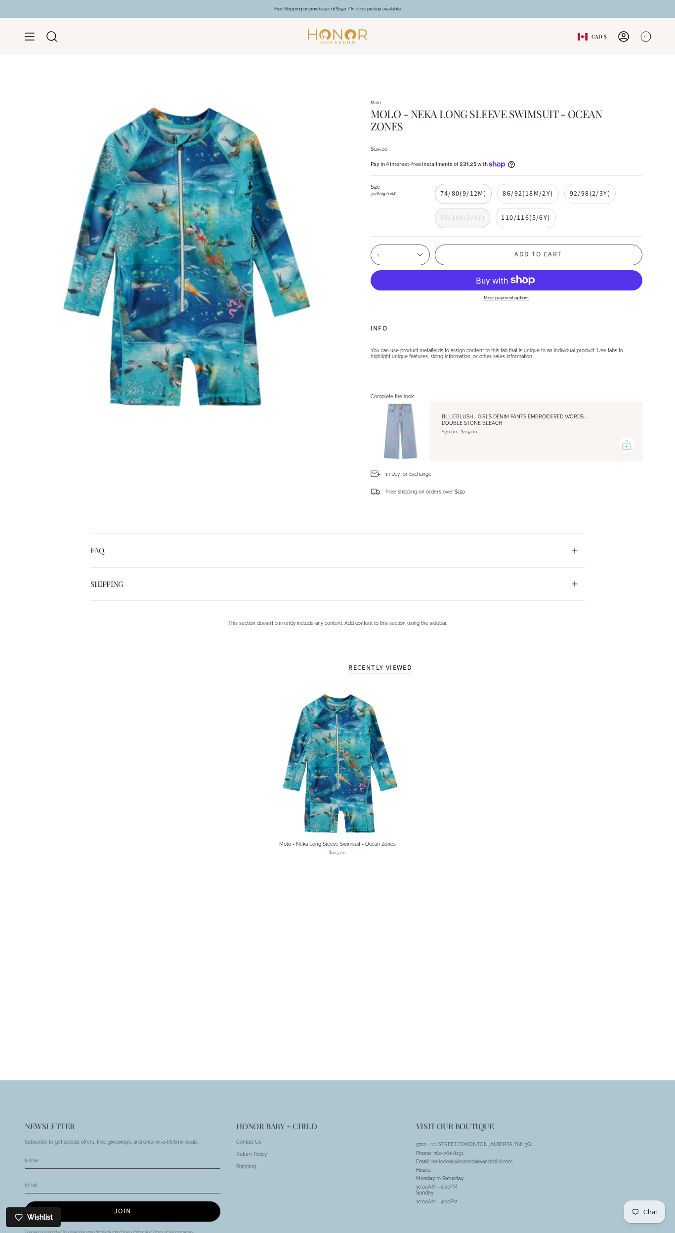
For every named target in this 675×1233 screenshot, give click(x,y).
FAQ (97, 550)
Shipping (107, 584)
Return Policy (251, 1154)
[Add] (626, 445)
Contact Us (248, 1142)
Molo (375, 102)
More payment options (506, 297)
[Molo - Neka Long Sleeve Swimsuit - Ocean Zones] (337, 763)
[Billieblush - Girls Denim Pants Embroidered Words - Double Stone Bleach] (400, 431)
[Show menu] (30, 36)
